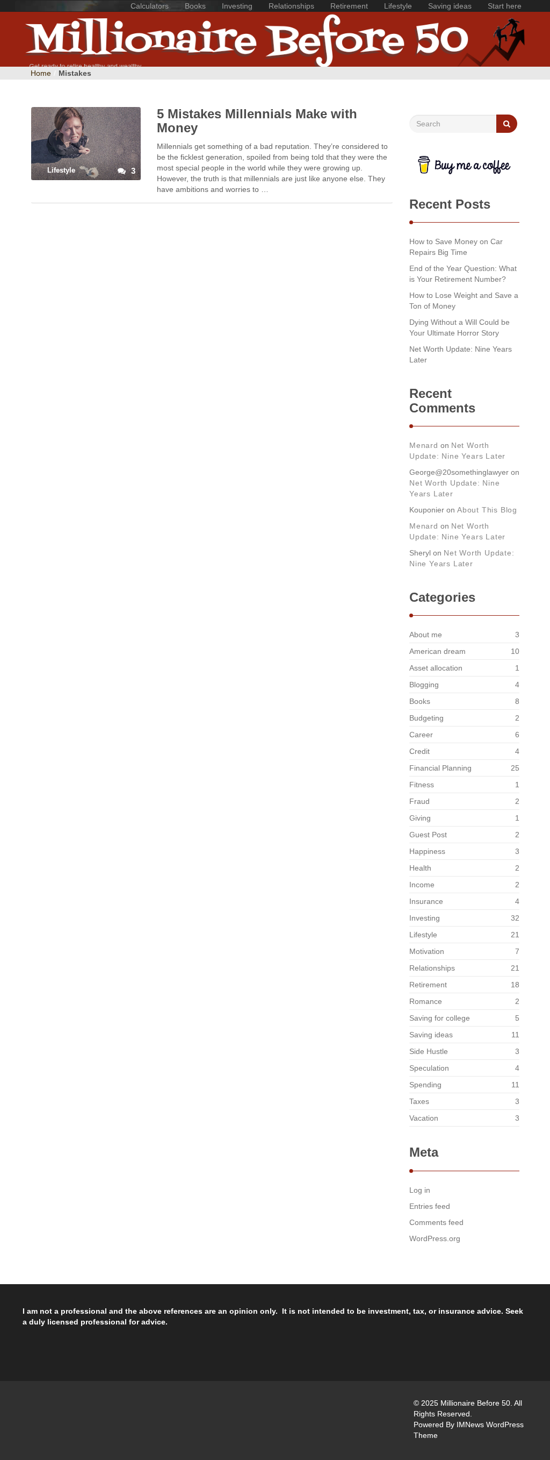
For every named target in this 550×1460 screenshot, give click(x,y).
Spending (425, 1084)
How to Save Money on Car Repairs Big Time (456, 247)
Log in (419, 1190)
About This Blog (487, 509)
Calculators (150, 6)
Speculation (429, 1068)
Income (422, 884)
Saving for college (439, 1018)
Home (41, 73)
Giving (420, 818)
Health (420, 868)
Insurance (426, 901)
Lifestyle (398, 6)
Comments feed (436, 1222)
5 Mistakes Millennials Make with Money (257, 120)
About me (425, 634)
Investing (237, 6)
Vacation (423, 1118)
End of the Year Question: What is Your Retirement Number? (463, 273)
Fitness (421, 784)
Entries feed (429, 1206)
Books (195, 6)
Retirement (349, 6)
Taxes (419, 1101)
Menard (423, 445)
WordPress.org (434, 1238)
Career (421, 734)
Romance (425, 1001)
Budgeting (426, 718)
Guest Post (428, 834)
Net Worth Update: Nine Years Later (460, 354)
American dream (437, 651)
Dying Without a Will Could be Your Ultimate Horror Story (459, 327)
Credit (419, 751)
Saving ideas (450, 6)
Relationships (291, 6)
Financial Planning (440, 768)
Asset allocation (435, 668)
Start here (505, 6)
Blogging (424, 684)
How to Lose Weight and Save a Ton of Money (463, 300)
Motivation (426, 951)
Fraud (419, 801)
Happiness (427, 851)
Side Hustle (428, 1051)
